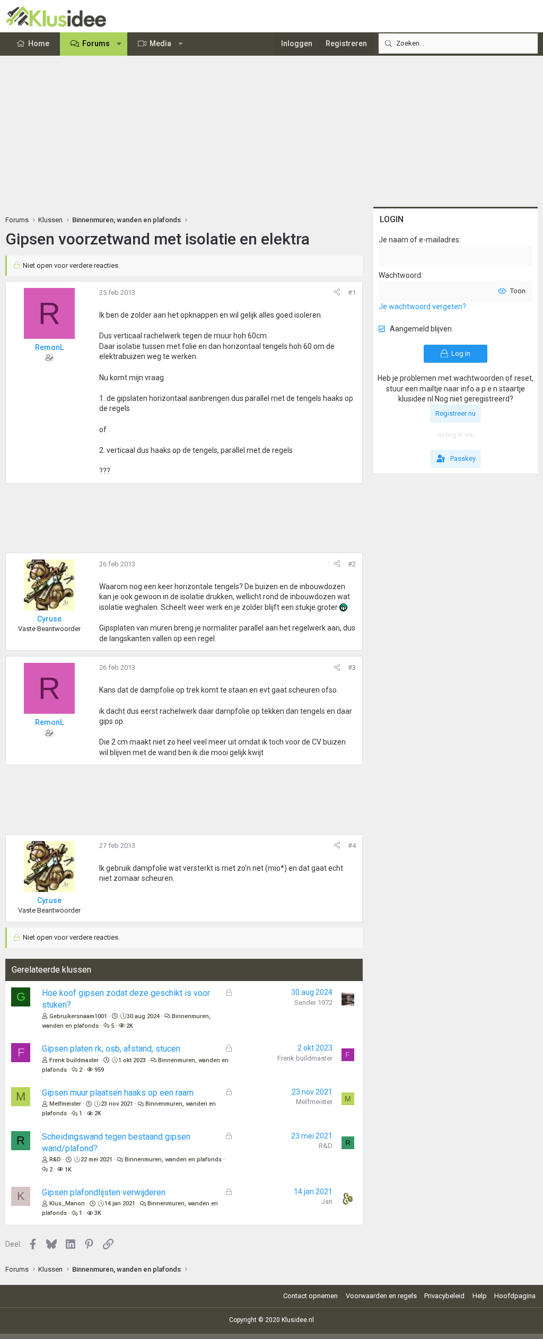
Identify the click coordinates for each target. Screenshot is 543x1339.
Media (160, 43)
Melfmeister (65, 1103)
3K (97, 1213)
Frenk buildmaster (74, 1060)
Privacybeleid (444, 1296)
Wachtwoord (400, 275)
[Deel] (337, 292)
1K (68, 1169)
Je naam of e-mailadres (419, 239)
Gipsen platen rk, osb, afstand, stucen (111, 1049)
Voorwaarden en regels (381, 1296)
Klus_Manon (67, 1203)
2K (129, 1025)
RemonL (49, 347)
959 (99, 1069)
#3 (352, 667)
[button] (119, 44)
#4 (352, 846)
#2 (352, 564)
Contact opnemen (310, 1296)
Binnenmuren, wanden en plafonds (173, 1159)
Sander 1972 (313, 1003)
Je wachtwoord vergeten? (422, 306)
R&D (55, 1159)
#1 (352, 292)
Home (38, 43)
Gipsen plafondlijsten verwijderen (103, 1192)
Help (479, 1296)
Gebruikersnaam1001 (78, 1016)
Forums (96, 43)
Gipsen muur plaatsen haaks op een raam (118, 1093)
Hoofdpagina (515, 1296)
